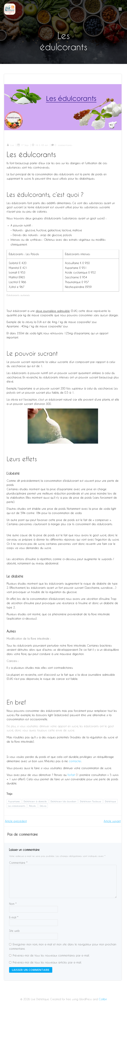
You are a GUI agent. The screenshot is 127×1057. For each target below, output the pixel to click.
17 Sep (25, 145)
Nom (13, 903)
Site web (14, 930)
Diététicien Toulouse (90, 801)
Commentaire (18, 862)
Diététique (110, 801)
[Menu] (120, 9)
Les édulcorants (16, 805)
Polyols (32, 805)
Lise (12, 145)
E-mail (13, 917)
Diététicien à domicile (35, 801)
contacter (75, 761)
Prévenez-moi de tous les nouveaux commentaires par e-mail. (51, 955)
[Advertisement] (63, 1032)
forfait (71, 774)
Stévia (43, 805)
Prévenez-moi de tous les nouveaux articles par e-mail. (47, 962)
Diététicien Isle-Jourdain (63, 801)
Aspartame (14, 801)
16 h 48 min (41, 145)
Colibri (103, 999)
